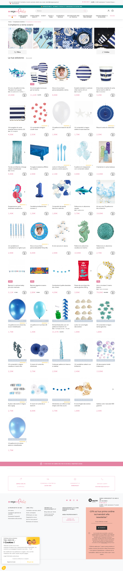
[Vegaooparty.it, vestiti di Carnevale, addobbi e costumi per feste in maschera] (17, 10)
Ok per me (30, 562)
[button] (4, 568)
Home (10, 21)
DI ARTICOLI (20, 486)
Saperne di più (11, 562)
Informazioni (15, 3)
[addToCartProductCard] (24, 95)
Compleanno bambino (19, 21)
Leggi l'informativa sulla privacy (11, 556)
